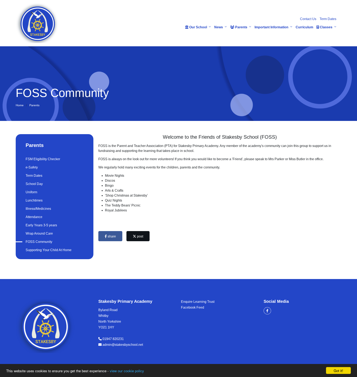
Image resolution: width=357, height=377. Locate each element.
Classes (325, 27)
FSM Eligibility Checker (43, 159)
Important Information (271, 27)
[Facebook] (267, 310)
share (111, 236)
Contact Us (308, 19)
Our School (197, 27)
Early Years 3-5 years (41, 225)
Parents (240, 27)
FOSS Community (39, 241)
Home (20, 105)
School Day (34, 184)
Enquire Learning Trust (197, 301)
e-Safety (32, 167)
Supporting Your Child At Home (48, 250)
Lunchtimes (34, 200)
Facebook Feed (192, 307)
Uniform (31, 192)
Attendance (34, 217)
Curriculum (304, 27)
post (139, 236)
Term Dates (328, 19)
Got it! (338, 370)
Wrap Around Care (39, 233)
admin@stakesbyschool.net (122, 344)
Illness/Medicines (38, 208)
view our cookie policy (127, 370)
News (218, 27)
